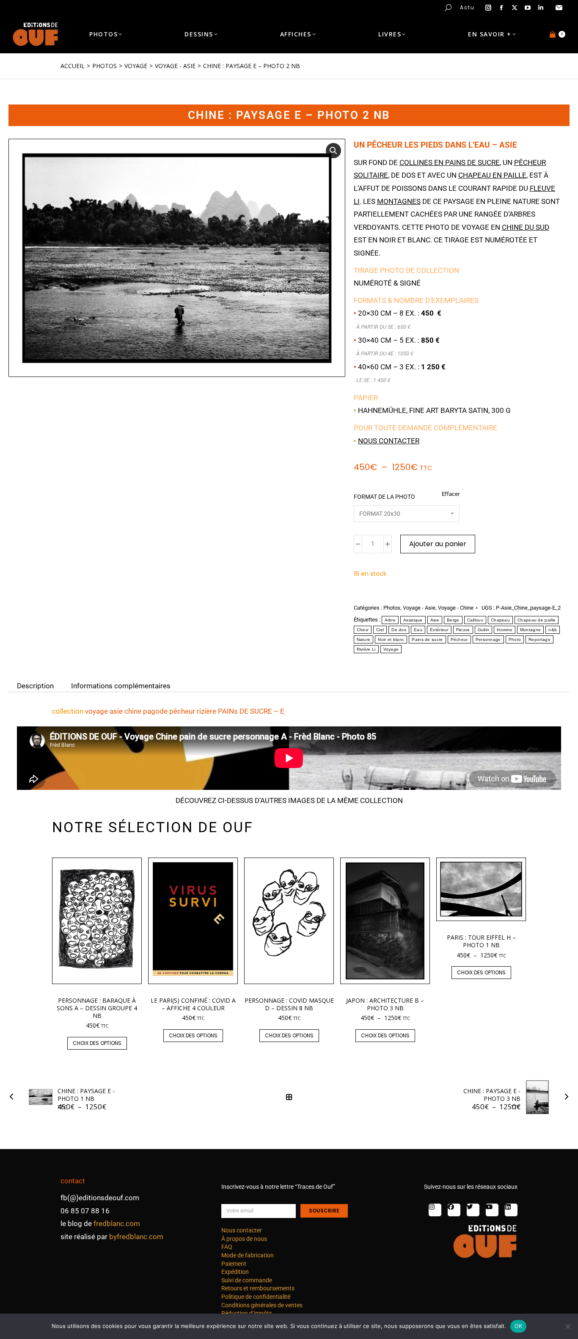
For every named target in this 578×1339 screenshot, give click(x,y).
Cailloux (475, 620)
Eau (418, 629)
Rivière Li (366, 649)
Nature (364, 639)
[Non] (567, 1326)
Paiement (233, 1263)
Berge (453, 620)
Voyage (391, 649)
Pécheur (459, 639)
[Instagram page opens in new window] (488, 7)
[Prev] (13, 1097)
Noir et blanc (391, 639)
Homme (504, 629)
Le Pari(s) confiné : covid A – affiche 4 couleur (193, 1004)
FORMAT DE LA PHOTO (384, 496)
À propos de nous (244, 1238)
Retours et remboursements (258, 1288)
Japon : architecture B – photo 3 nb (385, 1004)
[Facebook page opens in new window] (501, 7)
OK (519, 1326)
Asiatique (413, 620)
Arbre (390, 620)
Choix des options (97, 1043)
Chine (363, 629)
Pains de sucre (427, 639)
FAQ (226, 1246)
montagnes (399, 201)
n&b (552, 629)
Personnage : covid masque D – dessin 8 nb (289, 1004)
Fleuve (463, 629)
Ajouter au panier (437, 544)
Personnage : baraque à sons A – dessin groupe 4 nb (97, 1008)
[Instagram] (435, 1210)
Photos (391, 608)
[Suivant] (564, 1097)
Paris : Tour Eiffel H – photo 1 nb (481, 941)
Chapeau (500, 620)
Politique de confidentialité (255, 1296)
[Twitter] (473, 1210)
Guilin (484, 629)
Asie (434, 620)
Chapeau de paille (536, 620)
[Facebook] (454, 1210)
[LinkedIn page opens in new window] (540, 7)
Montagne (530, 629)
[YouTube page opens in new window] (527, 7)
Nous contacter (388, 441)
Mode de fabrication (247, 1255)
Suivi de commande (246, 1280)
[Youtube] (492, 1210)
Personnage (488, 639)
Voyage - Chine (455, 608)
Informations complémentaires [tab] (121, 686)
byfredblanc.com (136, 1236)
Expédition (235, 1271)
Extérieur (439, 629)
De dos (398, 629)
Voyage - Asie (419, 608)
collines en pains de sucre (449, 162)
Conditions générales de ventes (262, 1305)
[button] (125, 7)
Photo (515, 639)
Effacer (451, 494)
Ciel (380, 629)
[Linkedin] (511, 1210)
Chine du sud (525, 227)
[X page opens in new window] (514, 7)
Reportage (539, 639)
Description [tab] (35, 686)
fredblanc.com (117, 1223)
